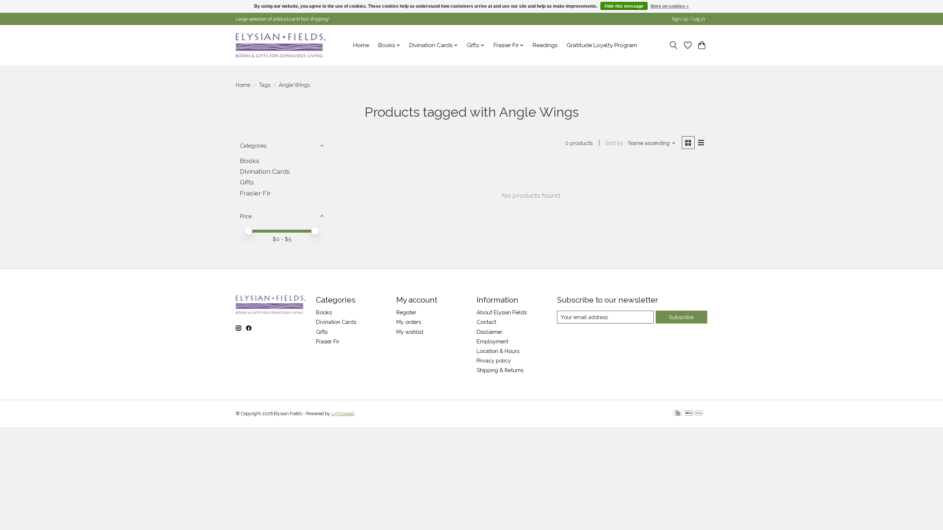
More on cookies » (670, 6)
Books (249, 161)
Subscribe (681, 317)
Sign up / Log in (688, 19)
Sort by (614, 143)
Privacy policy (494, 360)
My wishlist (409, 332)
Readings (545, 45)
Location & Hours (498, 351)
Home (361, 45)
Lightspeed (342, 413)
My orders (408, 322)
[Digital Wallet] (694, 413)
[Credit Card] (677, 413)
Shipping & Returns (500, 370)
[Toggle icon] (673, 45)
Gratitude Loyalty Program (602, 45)
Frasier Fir (255, 193)
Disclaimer (489, 332)
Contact (486, 322)
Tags (264, 85)
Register (406, 312)
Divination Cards (265, 171)
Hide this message (624, 6)
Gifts (247, 182)
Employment (492, 341)
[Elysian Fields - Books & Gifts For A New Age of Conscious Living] (281, 45)
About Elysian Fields (502, 312)
